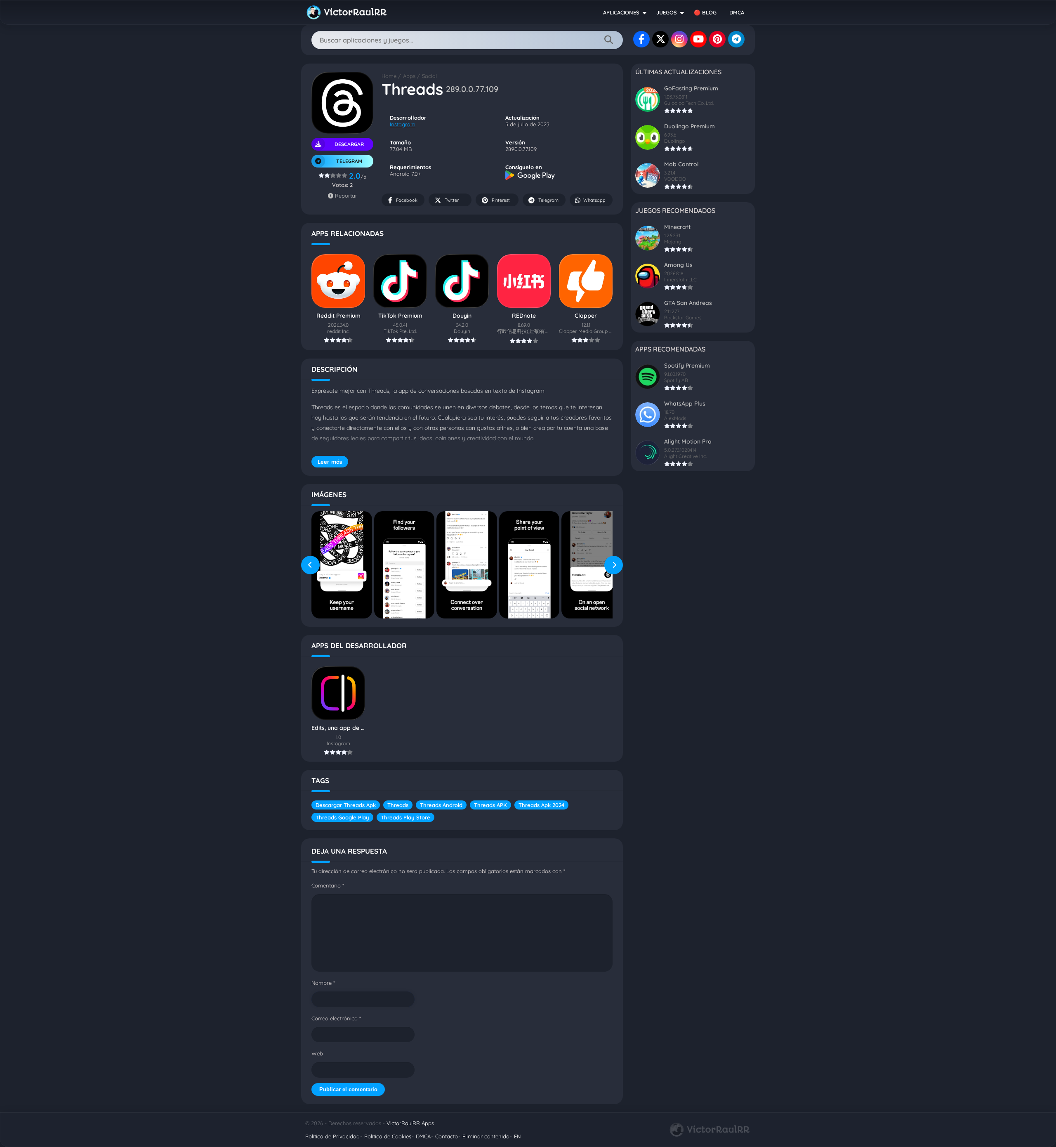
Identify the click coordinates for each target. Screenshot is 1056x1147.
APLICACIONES (621, 12)
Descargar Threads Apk (346, 805)
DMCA (736, 12)
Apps (409, 76)
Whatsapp (594, 200)
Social (429, 76)
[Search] (608, 40)
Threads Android (441, 805)
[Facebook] (641, 39)
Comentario (327, 885)
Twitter (452, 200)
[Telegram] (736, 39)
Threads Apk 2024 (541, 805)
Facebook (406, 200)
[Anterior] (310, 564)
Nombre (323, 982)
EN (517, 1136)
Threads (397, 805)
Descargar (349, 144)
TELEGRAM (349, 161)
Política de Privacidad (332, 1136)
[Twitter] (660, 39)
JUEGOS (666, 12)
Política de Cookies (387, 1136)
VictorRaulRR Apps (410, 1123)
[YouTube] (698, 39)
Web (317, 1053)
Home (389, 76)
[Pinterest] (717, 39)
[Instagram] (679, 39)
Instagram (402, 124)
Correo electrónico (336, 1018)
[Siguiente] (613, 564)
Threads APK (490, 805)
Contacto (446, 1136)
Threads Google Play (342, 817)
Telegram (548, 200)
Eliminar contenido (485, 1136)
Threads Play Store (405, 817)
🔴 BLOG (705, 12)
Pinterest (501, 200)
